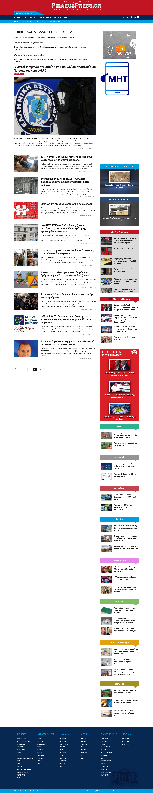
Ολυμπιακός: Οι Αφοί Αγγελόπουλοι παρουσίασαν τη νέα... (120, 374)
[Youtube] (135, 17)
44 (40, 369)
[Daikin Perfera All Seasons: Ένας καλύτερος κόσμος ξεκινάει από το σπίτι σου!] (106, 652)
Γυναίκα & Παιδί (119, 560)
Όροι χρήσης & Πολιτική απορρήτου (99, 791)
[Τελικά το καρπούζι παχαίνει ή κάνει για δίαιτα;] (106, 445)
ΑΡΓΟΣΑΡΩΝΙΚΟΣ (29, 17)
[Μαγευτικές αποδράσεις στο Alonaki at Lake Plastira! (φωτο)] (106, 548)
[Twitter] (131, 17)
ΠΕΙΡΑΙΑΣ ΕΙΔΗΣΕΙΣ (40, 21)
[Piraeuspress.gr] (76, 6)
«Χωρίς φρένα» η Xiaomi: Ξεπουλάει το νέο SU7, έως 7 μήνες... (125, 497)
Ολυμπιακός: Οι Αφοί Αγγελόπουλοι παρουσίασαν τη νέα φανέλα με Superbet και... (126, 307)
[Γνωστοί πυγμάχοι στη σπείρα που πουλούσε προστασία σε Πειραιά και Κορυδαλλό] (55, 106)
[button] (137, 23)
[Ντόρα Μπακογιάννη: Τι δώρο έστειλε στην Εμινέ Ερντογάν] (106, 631)
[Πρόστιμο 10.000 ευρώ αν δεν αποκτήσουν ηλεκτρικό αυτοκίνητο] (106, 507)
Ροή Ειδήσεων (121, 232)
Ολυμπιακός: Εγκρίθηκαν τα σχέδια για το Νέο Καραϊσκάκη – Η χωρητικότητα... (125, 329)
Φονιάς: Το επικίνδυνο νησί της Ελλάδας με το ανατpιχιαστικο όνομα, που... (126, 528)
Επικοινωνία (135, 791)
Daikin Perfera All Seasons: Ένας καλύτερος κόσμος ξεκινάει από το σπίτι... (126, 651)
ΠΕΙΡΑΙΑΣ (17, 17)
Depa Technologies (39, 791)
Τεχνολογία (119, 457)
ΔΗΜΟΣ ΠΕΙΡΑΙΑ (28, 21)
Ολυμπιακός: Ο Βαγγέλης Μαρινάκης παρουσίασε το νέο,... (120, 396)
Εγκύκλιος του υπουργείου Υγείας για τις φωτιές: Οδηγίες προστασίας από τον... (126, 435)
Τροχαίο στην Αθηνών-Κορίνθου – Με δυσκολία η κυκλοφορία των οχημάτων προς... (126, 291)
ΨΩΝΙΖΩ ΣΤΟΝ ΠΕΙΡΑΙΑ (121, 199)
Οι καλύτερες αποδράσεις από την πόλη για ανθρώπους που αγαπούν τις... (125, 538)
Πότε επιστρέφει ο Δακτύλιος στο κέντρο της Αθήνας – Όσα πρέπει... (125, 281)
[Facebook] (120, 17)
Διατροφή (119, 684)
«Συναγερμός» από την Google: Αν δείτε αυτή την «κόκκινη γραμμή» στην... (125, 466)
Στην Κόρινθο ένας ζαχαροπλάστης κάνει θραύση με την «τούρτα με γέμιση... (125, 620)
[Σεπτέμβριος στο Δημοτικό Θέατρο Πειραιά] (119, 177)
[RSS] (127, 17)
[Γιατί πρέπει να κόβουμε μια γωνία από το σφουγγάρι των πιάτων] (106, 610)
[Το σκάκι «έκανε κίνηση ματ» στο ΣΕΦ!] (106, 339)
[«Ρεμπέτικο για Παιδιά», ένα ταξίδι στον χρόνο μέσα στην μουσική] (106, 590)
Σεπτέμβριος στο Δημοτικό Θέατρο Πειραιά (119, 186)
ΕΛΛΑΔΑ (41, 17)
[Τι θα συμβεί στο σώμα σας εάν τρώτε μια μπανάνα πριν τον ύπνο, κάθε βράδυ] (106, 703)
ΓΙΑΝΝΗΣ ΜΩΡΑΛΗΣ (54, 21)
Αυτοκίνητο (119, 488)
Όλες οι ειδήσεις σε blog (23, 13)
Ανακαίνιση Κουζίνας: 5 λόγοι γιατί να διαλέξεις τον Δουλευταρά (125, 662)
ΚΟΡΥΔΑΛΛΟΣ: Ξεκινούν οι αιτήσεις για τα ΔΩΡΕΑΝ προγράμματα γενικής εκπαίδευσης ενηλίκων (66, 319)
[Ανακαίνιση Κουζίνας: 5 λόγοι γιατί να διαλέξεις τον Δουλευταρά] (106, 662)
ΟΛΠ (69, 21)
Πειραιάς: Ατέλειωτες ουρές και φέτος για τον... (119, 219)
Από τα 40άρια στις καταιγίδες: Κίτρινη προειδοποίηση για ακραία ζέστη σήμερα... (126, 240)
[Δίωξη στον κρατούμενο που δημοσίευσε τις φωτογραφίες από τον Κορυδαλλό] (26, 163)
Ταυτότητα (116, 791)
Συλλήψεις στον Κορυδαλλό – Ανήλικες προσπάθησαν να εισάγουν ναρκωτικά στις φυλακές (65, 182)
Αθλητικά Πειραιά (121, 299)
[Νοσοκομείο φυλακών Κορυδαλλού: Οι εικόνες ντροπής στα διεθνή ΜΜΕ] (26, 257)
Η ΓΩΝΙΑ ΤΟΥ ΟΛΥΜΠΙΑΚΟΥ (112, 353)
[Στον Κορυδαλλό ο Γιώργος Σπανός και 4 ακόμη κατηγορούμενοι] (26, 301)
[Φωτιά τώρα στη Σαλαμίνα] (106, 251)
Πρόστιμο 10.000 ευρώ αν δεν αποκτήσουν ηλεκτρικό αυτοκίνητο (125, 507)
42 (29, 369)
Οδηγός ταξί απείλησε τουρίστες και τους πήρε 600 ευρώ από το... (125, 261)
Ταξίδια (119, 519)
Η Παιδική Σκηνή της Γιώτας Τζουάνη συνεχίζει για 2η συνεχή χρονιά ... (124, 569)
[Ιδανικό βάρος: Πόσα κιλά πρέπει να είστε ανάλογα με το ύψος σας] (106, 713)
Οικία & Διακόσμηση (119, 643)
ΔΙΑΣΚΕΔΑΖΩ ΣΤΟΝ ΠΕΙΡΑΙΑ (121, 167)
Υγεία (119, 426)
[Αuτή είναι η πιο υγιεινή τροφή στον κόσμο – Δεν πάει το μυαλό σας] (106, 693)
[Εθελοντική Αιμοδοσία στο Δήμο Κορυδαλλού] (26, 210)
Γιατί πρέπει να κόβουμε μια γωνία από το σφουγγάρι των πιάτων (125, 610)
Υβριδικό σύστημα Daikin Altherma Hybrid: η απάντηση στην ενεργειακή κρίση (125, 672)
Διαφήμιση (125, 791)
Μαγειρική (120, 602)
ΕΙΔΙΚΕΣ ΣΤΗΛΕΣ (69, 17)
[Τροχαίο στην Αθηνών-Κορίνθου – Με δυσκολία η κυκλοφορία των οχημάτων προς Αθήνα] (106, 292)
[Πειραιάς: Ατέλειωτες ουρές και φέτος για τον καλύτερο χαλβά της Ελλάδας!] (119, 209)
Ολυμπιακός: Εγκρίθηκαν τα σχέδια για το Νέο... (120, 418)
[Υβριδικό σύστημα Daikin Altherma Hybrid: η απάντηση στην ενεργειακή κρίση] (106, 672)
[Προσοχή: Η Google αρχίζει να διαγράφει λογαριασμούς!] (106, 476)
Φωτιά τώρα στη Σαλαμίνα (124, 248)
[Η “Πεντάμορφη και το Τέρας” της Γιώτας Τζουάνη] (106, 579)
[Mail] (123, 17)
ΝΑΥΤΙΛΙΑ (57, 17)
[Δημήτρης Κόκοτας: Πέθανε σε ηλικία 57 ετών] (106, 271)
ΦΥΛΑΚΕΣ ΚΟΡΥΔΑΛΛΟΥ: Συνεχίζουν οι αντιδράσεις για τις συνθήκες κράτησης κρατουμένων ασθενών (63, 228)
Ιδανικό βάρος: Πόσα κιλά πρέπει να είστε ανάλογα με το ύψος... (125, 713)
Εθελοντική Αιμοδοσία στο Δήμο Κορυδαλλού (67, 204)
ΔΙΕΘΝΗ (49, 17)
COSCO (64, 21)
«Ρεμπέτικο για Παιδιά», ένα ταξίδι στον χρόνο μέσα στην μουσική (125, 589)
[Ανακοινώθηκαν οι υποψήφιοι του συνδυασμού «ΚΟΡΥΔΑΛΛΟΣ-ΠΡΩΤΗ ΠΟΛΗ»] (26, 348)
